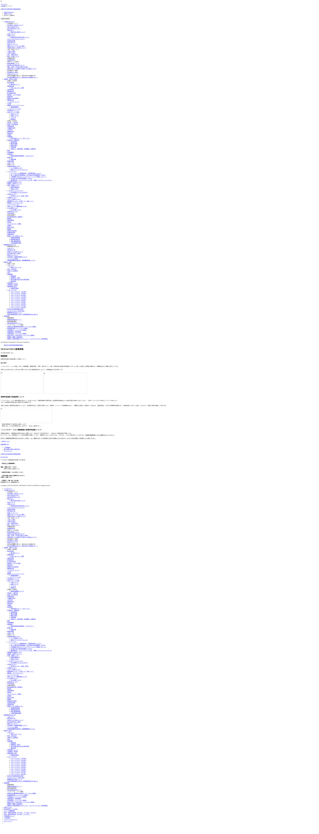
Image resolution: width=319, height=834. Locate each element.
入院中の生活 (11, 53)
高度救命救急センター (14, 166)
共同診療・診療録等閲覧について (17, 257)
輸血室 (9, 218)
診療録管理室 (11, 232)
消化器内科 (10, 89)
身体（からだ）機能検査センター (17, 206)
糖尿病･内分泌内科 (13, 98)
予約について (15, 114)
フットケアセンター (13, 204)
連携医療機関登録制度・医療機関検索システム (21, 260)
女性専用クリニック (13, 110)
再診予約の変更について (18, 32)
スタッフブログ (12, 290)
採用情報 (6, 783)
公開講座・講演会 (12, 284)
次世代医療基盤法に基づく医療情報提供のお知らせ (22, 314)
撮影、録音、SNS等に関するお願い (17, 67)
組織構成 (13, 276)
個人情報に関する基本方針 (12, 449)
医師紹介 (13, 119)
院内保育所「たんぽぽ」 (11, 809)
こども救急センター (17, 168)
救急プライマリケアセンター (19, 169)
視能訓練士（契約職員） (14, 332)
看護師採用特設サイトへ (14, 319)
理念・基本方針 (12, 269)
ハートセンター (12, 171)
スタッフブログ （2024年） (19, 293)
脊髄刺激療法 (15, 107)
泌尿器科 (10, 136)
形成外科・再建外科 (13, 140)
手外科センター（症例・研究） (20, 196)
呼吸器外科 (10, 126)
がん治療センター (12, 208)
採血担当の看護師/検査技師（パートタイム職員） (22, 326)
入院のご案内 (11, 51)
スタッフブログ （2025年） (19, 291)
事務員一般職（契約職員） (15, 337)
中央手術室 (10, 213)
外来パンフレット (12, 44)
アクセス (13, 117)
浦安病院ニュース (12, 283)
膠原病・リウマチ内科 (14, 95)
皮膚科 (9, 135)
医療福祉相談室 (15, 239)
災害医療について (9, 816)
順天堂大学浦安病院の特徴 (15, 309)
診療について (15, 115)
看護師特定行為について (14, 312)
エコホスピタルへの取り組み (16, 311)
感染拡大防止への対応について (16, 47)
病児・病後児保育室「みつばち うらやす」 (17, 814)
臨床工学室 (10, 227)
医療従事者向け (15, 187)
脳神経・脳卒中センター (14, 183)
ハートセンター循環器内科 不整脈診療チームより (26, 173)
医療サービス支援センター (15, 236)
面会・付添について (13, 56)
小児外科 (10, 129)
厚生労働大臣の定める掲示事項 (20, 279)
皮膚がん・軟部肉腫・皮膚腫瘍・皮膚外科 (23, 149)
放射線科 (10, 154)
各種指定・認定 (15, 277)
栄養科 (9, 225)
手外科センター (12, 194)
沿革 (8, 272)
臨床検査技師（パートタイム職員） (18, 328)
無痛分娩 (13, 159)
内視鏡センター (12, 197)
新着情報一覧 (5, 444)
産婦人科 (10, 157)
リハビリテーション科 (14, 108)
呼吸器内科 (10, 91)
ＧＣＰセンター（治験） (14, 223)
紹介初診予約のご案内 (14, 253)
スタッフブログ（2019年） (19, 302)
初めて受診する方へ (13, 27)
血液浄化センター (12, 211)
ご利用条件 (7, 447)
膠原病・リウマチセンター (15, 203)
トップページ (8, 488)
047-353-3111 (4, 457)
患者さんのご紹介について (15, 251)
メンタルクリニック (13, 101)
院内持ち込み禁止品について (16, 65)
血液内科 (10, 96)
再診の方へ (10, 30)
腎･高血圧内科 (11, 93)
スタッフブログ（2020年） (19, 300)
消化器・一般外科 (12, 122)
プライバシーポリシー (10, 819)
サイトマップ (8, 451)
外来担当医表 (11, 40)
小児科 (9, 103)
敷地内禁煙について (13, 63)
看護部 (9, 229)
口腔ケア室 (10, 162)
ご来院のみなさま (9, 490)
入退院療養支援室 (16, 243)
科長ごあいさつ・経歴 (17, 88)
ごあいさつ (10, 248)
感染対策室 (10, 234)
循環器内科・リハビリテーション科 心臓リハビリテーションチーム (31, 180)
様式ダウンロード (12, 255)
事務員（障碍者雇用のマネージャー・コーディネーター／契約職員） (28, 338)
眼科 (8, 150)
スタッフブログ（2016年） (19, 307)
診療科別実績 (15, 288)
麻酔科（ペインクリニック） (16, 105)
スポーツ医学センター (14, 199)
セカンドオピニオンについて (16, 39)
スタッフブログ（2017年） (19, 305)
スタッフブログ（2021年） (19, 298)
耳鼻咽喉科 (10, 152)
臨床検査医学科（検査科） (15, 217)
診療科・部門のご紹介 (10, 547)
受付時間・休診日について (15, 25)
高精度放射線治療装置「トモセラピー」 (23, 156)
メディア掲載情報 (9, 811)
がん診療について (16, 210)
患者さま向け (15, 189)
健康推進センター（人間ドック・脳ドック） (20, 201)
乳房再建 (13, 147)
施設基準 (13, 281)
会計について (11, 34)
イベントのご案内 (12, 258)
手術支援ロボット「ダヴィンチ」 (21, 138)
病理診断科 (10, 220)
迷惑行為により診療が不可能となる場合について (22, 68)
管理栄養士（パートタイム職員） (17, 333)
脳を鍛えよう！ (15, 84)
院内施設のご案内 (12, 72)
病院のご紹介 (8, 730)
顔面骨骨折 (14, 142)
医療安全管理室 (12, 230)
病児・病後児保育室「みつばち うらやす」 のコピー (20, 812)
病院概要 (10, 274)
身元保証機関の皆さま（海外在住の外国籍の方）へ (22, 77)
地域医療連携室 (15, 237)
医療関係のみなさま (10, 715)
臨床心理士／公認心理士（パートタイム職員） (21, 335)
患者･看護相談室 (16, 241)
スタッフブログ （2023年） (19, 297)
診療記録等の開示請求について (20, 37)
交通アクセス (8, 13)
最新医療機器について (17, 591)
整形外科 (10, 133)
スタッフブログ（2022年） (19, 295)
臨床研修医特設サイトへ (14, 323)
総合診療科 (10, 82)
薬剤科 (9, 222)
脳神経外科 (10, 131)
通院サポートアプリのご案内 (16, 46)
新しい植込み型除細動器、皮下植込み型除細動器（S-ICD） (28, 175)
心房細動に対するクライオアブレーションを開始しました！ (29, 176)
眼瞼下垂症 (14, 145)
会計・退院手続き (12, 54)
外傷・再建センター (13, 185)
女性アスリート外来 (13, 112)
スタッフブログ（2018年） (19, 304)
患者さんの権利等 (12, 271)
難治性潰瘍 (14, 143)
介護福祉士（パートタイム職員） (17, 330)
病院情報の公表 (12, 286)
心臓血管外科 (11, 128)
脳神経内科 (10, 100)
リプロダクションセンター (15, 190)
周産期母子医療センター (14, 182)
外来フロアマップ (12, 74)
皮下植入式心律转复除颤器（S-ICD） (22, 178)
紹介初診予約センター (14, 28)
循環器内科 (10, 86)
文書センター (11, 35)
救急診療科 (10, 161)
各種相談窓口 (11, 60)
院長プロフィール (16, 267)
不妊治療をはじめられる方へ (19, 192)
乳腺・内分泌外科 (12, 124)
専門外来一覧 (11, 42)
